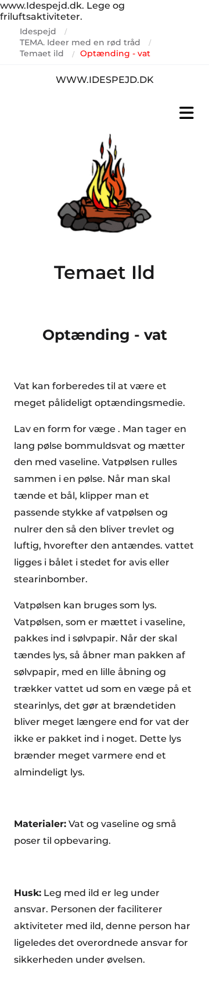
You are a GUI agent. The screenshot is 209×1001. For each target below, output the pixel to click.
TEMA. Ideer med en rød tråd (80, 42)
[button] (104, 113)
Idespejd (38, 31)
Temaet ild (42, 53)
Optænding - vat (115, 53)
